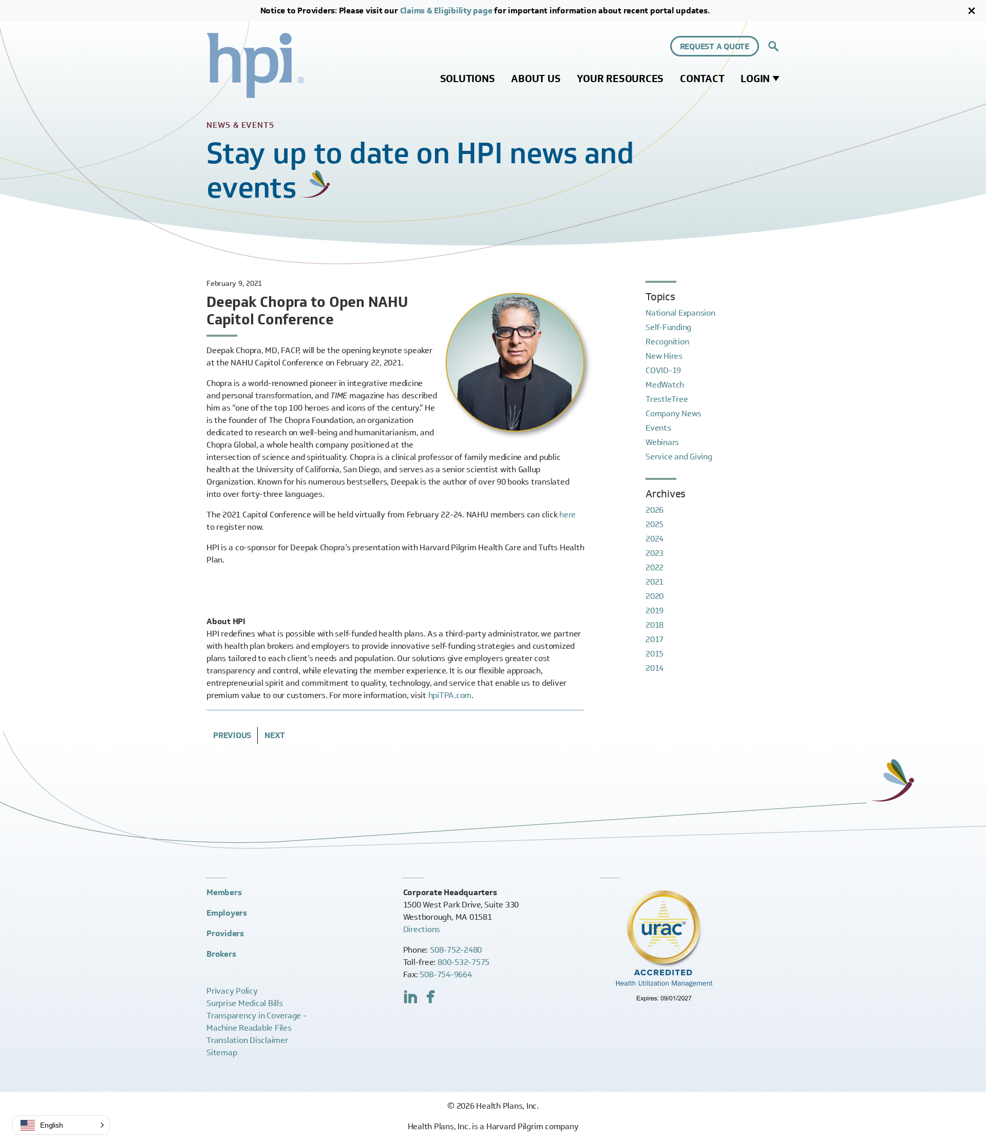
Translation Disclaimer (247, 1040)
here (567, 514)
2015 (654, 654)
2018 (654, 625)
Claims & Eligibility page (446, 10)
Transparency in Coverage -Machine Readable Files (256, 1022)
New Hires (664, 356)
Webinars (662, 442)
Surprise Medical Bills (244, 1003)
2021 (654, 582)
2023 (654, 553)
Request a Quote (714, 46)
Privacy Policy (232, 991)
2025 (654, 524)
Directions (422, 929)
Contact (702, 78)
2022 (654, 567)
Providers (225, 933)
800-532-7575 (463, 962)
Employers (226, 913)
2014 (654, 668)
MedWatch (665, 385)
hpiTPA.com (450, 695)
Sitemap (221, 1052)
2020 (654, 596)
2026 (654, 510)
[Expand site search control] (773, 46)
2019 (654, 610)
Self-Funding (668, 327)
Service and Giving (679, 456)
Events (658, 428)
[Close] (971, 10)
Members (223, 892)
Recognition (667, 341)
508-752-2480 (456, 950)
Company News (673, 413)
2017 (654, 639)
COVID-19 (663, 370)
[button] (61, 1125)
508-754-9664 (445, 974)
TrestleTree (667, 399)
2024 (654, 539)
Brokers (221, 954)
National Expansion (680, 313)
